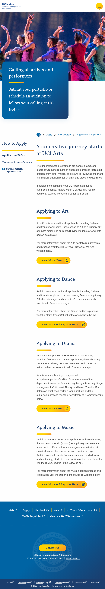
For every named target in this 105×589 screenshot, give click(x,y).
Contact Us (42, 510)
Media (32, 516)
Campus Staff (65, 516)
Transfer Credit (16, 162)
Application (13, 155)
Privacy (42, 582)
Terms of (24, 582)
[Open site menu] (99, 6)
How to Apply (14, 143)
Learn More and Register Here (59, 324)
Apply (49, 135)
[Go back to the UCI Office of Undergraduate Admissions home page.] (13, 6)
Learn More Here (51, 260)
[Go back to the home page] (39, 135)
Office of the (81, 510)
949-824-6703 (73, 558)
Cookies (61, 582)
